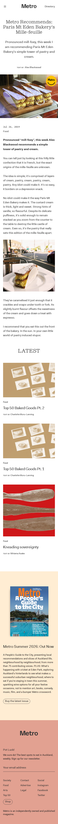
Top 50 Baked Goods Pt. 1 (23, 468)
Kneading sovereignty (21, 547)
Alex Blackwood (33, 67)
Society (7, 780)
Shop (8, 801)
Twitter (41, 795)
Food (6, 131)
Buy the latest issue (16, 701)
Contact (24, 780)
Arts (5, 790)
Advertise (25, 785)
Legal (23, 790)
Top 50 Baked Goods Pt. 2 (23, 408)
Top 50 (6, 795)
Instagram (43, 785)
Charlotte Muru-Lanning (18, 414)
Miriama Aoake (14, 553)
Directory (50, 6)
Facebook (43, 790)
